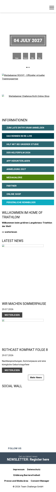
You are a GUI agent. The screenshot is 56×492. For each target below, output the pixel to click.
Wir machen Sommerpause (24, 304)
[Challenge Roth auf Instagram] (30, 448)
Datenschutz (33, 469)
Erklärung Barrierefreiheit (26, 475)
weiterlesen (12, 315)
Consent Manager (40, 481)
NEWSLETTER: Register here (28, 459)
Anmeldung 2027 (16, 169)
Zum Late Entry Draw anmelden (25, 127)
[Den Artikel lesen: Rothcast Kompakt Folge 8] (26, 330)
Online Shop (14, 194)
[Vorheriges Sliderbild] (14, 40)
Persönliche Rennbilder (21, 202)
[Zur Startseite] (8, 6)
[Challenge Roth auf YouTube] (35, 448)
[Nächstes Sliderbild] (42, 40)
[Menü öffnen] (51, 8)
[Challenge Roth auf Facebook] (25, 448)
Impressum (18, 469)
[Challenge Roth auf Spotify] (46, 448)
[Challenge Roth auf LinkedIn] (40, 448)
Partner (12, 185)
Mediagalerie (14, 177)
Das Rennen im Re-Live (19, 136)
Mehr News (36, 377)
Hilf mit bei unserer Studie (23, 144)
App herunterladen (18, 161)
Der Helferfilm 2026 (18, 152)
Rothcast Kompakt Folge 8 (25, 350)
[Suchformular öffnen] (45, 7)
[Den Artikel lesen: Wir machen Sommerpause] (26, 270)
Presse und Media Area (16, 481)
